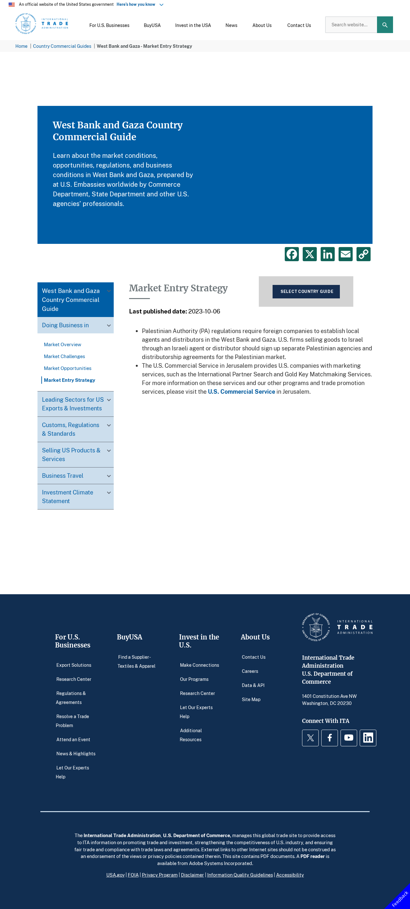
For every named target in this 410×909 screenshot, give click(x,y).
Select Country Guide (307, 291)
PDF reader (312, 856)
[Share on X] (310, 254)
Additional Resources (191, 734)
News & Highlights (75, 753)
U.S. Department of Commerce (196, 835)
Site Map (251, 699)
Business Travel (62, 475)
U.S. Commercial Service (241, 391)
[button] (109, 25)
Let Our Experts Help (72, 772)
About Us (255, 637)
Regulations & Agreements (71, 697)
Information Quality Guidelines (240, 875)
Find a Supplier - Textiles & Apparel (136, 661)
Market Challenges (64, 356)
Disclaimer (192, 875)
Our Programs (194, 679)
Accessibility (290, 875)
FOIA (133, 875)
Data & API (253, 685)
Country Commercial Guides (62, 46)
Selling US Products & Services (71, 455)
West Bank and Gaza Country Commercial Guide (71, 300)
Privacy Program (160, 875)
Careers (250, 670)
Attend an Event (73, 739)
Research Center (73, 679)
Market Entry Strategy (69, 380)
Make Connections (199, 664)
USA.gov (115, 875)
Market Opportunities (68, 368)
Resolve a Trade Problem (72, 720)
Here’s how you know (137, 4)
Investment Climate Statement (67, 497)
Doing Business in (65, 325)
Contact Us (254, 656)
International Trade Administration (122, 835)
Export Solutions (73, 664)
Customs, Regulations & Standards (70, 429)
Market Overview (62, 344)
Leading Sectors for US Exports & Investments (73, 404)
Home (21, 46)
